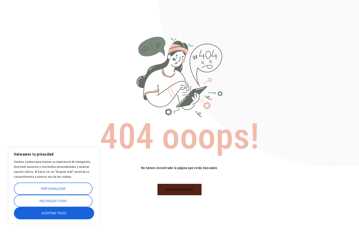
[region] (54, 185)
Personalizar (53, 188)
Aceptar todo (54, 213)
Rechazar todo (53, 201)
